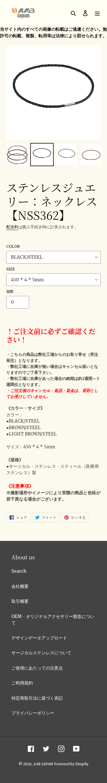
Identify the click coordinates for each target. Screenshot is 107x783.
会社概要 (20, 586)
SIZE (10, 269)
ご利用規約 (22, 683)
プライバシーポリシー (32, 713)
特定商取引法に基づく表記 (37, 698)
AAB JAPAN (43, 764)
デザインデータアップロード (39, 638)
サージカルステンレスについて (41, 653)
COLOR (13, 246)
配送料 (12, 226)
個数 (10, 291)
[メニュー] (97, 13)
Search (18, 571)
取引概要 (20, 601)
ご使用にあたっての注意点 (37, 668)
